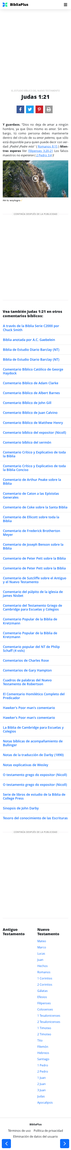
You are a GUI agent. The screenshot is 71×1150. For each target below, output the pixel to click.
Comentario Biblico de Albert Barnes (31, 393)
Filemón (42, 1047)
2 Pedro (42, 1071)
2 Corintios (44, 985)
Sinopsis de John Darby (21, 808)
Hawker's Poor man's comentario (29, 707)
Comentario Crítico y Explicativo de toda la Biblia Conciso (34, 468)
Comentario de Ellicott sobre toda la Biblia (31, 519)
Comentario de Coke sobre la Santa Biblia (35, 507)
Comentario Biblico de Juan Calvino (30, 412)
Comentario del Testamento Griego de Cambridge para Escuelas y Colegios (32, 607)
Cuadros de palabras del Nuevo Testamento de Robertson (27, 682)
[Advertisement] (35, 44)
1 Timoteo (44, 1028)
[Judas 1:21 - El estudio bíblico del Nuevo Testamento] (20, 109)
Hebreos (43, 1053)
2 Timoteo (44, 1034)
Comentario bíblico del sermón (27, 442)
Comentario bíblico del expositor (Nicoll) (34, 432)
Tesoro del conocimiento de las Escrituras (35, 818)
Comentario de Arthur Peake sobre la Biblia (32, 481)
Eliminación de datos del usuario (35, 1136)
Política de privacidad (48, 1131)
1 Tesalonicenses (48, 1016)
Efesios (42, 997)
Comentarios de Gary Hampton (27, 670)
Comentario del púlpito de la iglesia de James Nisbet (33, 594)
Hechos (42, 966)
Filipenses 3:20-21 (40, 151)
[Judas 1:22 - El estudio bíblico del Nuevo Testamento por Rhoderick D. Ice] (64, 1143)
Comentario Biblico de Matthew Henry (33, 422)
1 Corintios (44, 978)
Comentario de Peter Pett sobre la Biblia (34, 558)
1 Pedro (42, 1065)
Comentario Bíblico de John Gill (27, 403)
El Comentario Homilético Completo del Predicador (34, 696)
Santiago (43, 1059)
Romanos (43, 972)
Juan (40, 960)
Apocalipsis (45, 1103)
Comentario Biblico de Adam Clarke (30, 383)
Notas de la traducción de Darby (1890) (33, 755)
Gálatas (42, 991)
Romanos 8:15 (48, 146)
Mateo (41, 941)
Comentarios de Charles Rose (26, 660)
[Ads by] (16, 199)
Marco (41, 947)
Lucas (41, 953)
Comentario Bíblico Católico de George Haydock (33, 371)
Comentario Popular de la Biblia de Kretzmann (30, 621)
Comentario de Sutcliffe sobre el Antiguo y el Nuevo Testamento (34, 580)
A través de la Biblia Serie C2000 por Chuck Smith (31, 328)
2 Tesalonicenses (48, 1022)
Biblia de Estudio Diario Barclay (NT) (31, 349)
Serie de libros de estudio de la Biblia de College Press (34, 796)
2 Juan (41, 1084)
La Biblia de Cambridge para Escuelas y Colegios (33, 729)
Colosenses (45, 1009)
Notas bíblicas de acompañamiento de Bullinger (33, 743)
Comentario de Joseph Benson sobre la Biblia (33, 546)
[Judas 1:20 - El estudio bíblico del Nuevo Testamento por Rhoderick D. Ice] (6, 1143)
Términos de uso (19, 1131)
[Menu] (65, 4)
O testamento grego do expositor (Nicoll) (35, 775)
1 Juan (41, 1078)
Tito (40, 1040)
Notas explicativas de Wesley (25, 765)
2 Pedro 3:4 (44, 155)
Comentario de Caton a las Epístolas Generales (31, 495)
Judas (41, 1096)
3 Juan (41, 1090)
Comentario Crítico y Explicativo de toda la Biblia (34, 454)
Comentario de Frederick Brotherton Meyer (31, 533)
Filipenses (44, 1003)
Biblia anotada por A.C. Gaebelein (29, 339)
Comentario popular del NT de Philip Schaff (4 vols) (31, 648)
